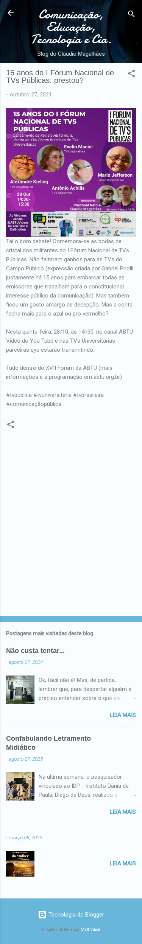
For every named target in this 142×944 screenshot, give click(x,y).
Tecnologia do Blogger (75, 914)
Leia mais (123, 715)
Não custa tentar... (35, 650)
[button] (131, 75)
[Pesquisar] (131, 15)
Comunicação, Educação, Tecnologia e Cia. (71, 27)
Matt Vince (90, 929)
